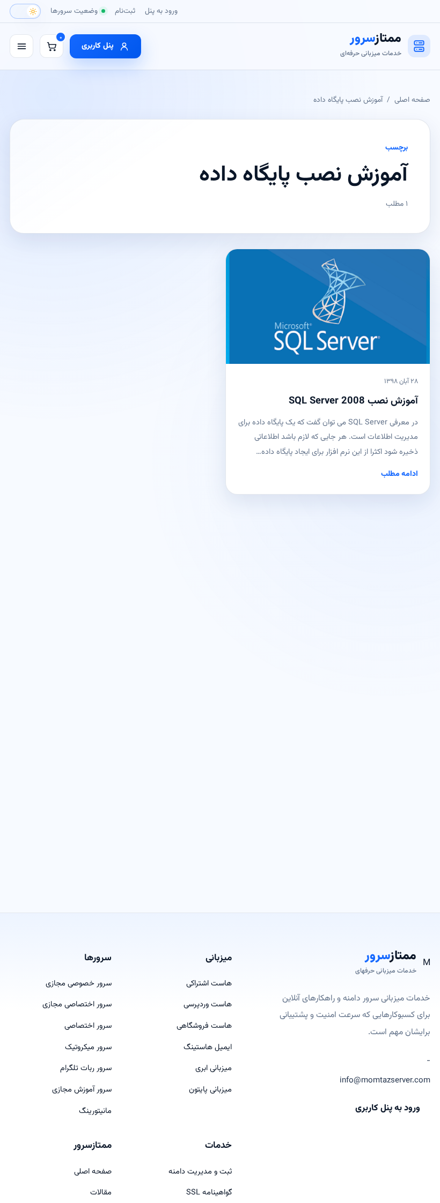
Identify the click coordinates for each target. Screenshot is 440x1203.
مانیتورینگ (95, 1111)
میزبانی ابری (213, 1068)
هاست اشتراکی (209, 983)
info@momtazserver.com (385, 1080)
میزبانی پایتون (210, 1090)
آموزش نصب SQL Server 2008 (353, 401)
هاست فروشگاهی (204, 1026)
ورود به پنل (161, 11)
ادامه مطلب (399, 474)
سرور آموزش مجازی (82, 1090)
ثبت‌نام (125, 11)
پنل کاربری (98, 46)
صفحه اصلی (412, 100)
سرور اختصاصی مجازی (77, 1004)
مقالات (101, 1192)
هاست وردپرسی (208, 1004)
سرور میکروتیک (88, 1047)
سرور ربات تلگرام (86, 1068)
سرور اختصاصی (88, 1026)
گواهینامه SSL (209, 1192)
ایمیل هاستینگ (208, 1047)
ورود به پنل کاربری (387, 1108)
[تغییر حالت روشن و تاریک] (25, 11)
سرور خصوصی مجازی (79, 983)
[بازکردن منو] (21, 46)
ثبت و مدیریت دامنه (200, 1171)
